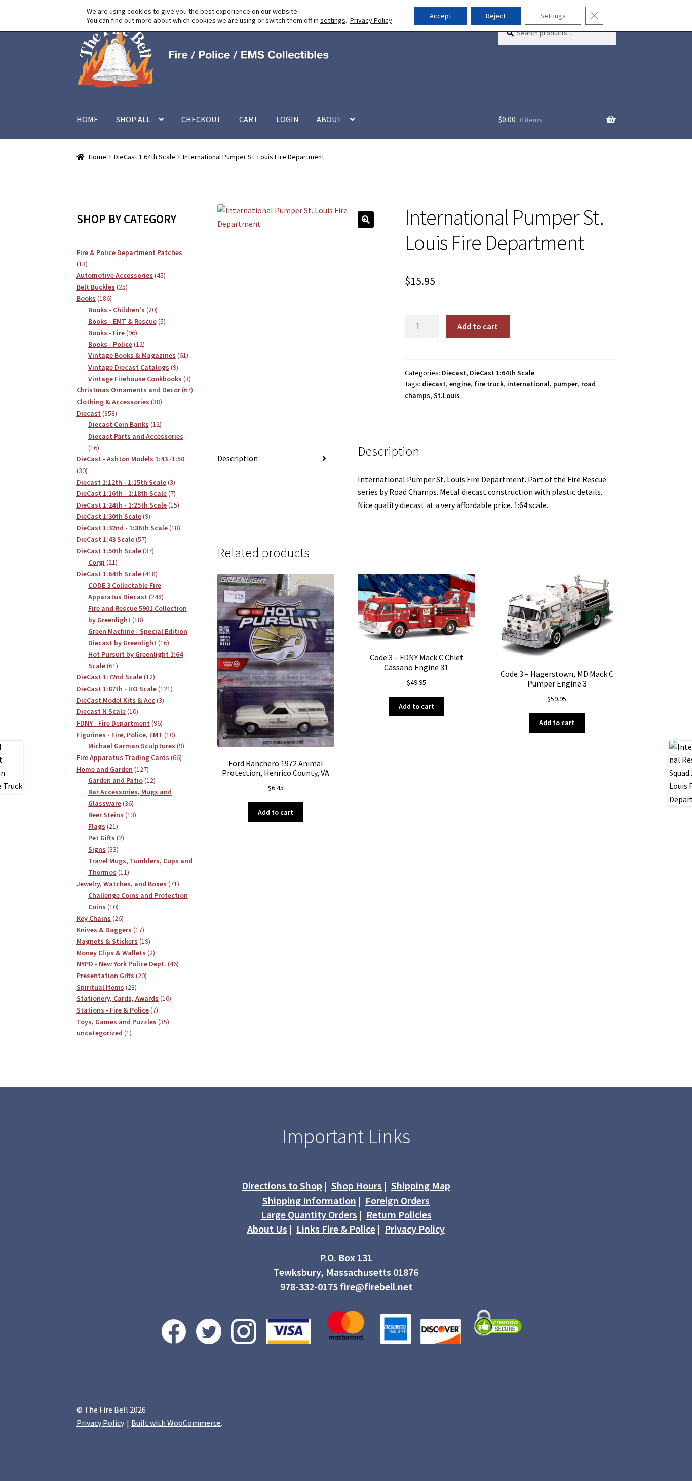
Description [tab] (237, 458)
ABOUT (329, 119)
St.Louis (447, 395)
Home (97, 156)
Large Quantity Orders (309, 1214)
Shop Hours (356, 1185)
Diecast (454, 372)
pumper (565, 383)
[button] (366, 219)
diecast (434, 383)
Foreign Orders (397, 1200)
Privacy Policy (415, 1228)
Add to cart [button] (275, 812)
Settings (553, 15)
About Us (267, 1228)
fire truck (489, 383)
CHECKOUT (201, 119)
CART (248, 119)
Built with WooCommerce (176, 1423)
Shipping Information (309, 1200)
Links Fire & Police (335, 1228)
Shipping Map (420, 1185)
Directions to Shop (282, 1185)
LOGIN (287, 119)
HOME (87, 119)
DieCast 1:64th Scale (144, 156)
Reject (496, 15)
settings (332, 20)
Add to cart (477, 326)
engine (460, 383)
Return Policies (399, 1214)
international (528, 383)
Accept (440, 15)
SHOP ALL (133, 119)
